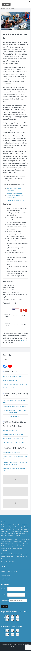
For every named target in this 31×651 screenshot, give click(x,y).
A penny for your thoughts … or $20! (13, 434)
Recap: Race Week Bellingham (11, 452)
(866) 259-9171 (10, 562)
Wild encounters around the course (13, 438)
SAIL (18, 372)
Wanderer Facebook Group (14, 193)
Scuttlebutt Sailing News (12, 426)
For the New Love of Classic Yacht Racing (15, 406)
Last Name (4, 595)
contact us (24, 340)
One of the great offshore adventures (13, 442)
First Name (4, 589)
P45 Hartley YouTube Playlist (15, 200)
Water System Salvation (10, 380)
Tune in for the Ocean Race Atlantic (13, 376)
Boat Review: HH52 (8, 388)
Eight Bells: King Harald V (10, 430)
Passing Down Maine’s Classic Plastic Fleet (15, 384)
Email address (5, 600)
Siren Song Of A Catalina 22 (11, 416)
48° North (23, 448)
